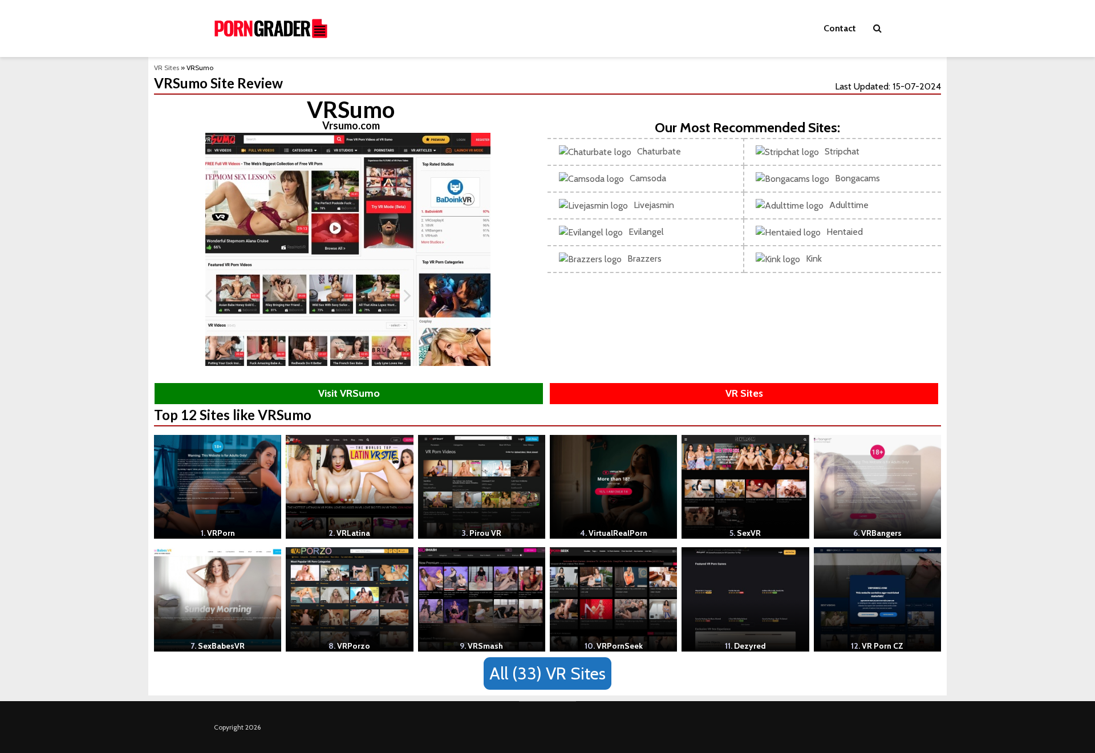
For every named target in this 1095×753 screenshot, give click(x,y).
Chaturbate (659, 151)
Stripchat (842, 151)
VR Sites (166, 67)
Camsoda (648, 178)
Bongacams (857, 178)
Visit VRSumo (349, 393)
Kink (814, 258)
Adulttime (849, 205)
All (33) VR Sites (547, 673)
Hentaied (844, 231)
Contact (840, 28)
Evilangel (646, 231)
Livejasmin (654, 205)
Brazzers (644, 258)
